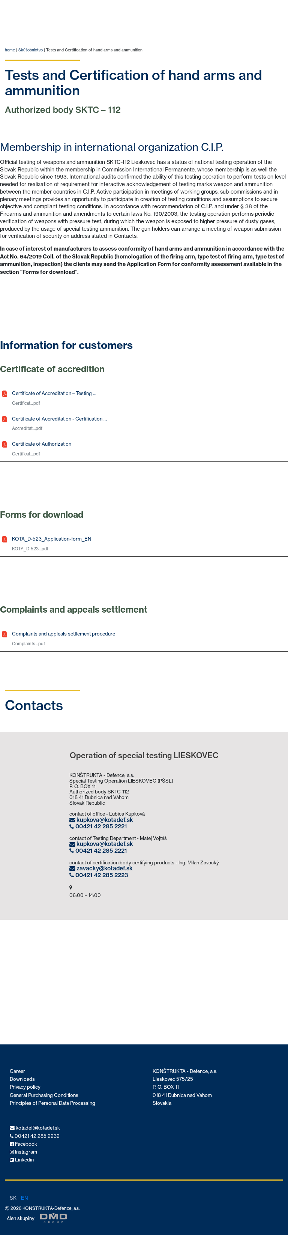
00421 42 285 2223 (101, 875)
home (10, 50)
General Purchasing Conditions (44, 1095)
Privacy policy (25, 1087)
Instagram (25, 1152)
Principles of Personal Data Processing (52, 1103)
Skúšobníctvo (30, 50)
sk (13, 1198)
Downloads (22, 1079)
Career (17, 1071)
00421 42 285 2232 (37, 1136)
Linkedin (24, 1160)
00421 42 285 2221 (100, 826)
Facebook (25, 1144)
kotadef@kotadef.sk (37, 1128)
